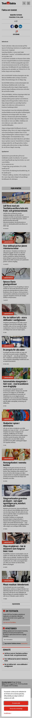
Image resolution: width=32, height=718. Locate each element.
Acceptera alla (16, 703)
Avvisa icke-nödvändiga (16, 708)
